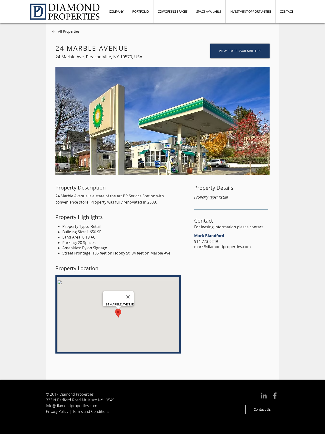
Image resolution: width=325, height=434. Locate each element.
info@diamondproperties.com (71, 405)
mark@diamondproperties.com (222, 246)
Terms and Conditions (90, 411)
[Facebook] (275, 395)
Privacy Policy (57, 411)
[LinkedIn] (264, 395)
